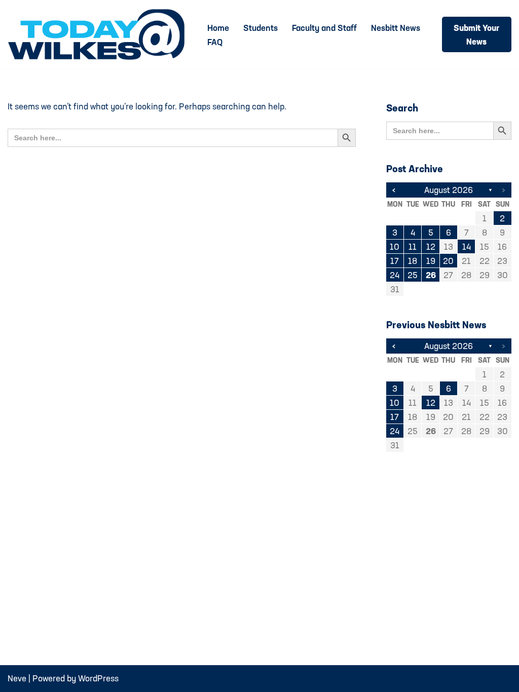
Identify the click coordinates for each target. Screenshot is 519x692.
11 (413, 246)
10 (394, 246)
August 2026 (448, 189)
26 (431, 275)
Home (218, 27)
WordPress (98, 678)
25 (412, 275)
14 (466, 246)
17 (394, 260)
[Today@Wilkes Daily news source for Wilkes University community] (99, 34)
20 (448, 260)
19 (430, 260)
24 (394, 275)
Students (260, 27)
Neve (17, 678)
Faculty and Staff (324, 27)
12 (430, 246)
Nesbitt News (395, 27)
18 (412, 260)
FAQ (215, 41)
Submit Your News (476, 34)
